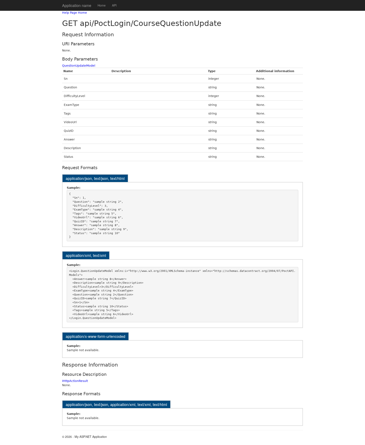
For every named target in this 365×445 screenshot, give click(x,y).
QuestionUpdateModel (78, 65)
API (114, 5)
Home (102, 5)
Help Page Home (74, 12)
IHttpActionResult (75, 381)
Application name (76, 5)
